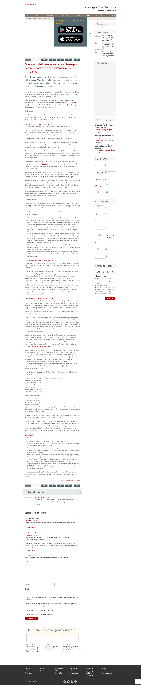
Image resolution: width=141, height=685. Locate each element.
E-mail (27, 589)
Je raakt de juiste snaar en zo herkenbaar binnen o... (104, 140)
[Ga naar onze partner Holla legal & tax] (110, 229)
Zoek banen (74, 673)
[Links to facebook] (104, 273)
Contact (103, 669)
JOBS (88, 15)
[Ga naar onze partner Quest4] (100, 215)
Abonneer (110, 299)
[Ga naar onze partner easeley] (110, 208)
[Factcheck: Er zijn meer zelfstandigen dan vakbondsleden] (52, 638)
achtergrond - (31, 644)
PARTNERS (65, 15)
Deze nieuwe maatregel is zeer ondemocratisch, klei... (104, 131)
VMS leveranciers (60, 671)
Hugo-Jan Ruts (87, 33)
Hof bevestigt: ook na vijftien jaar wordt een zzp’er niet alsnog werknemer (108, 38)
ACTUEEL (29, 15)
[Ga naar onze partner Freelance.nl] (110, 236)
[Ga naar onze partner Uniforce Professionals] (110, 250)
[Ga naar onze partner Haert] (100, 229)
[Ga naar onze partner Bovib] (110, 179)
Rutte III (78, 480)
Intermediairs (59, 673)
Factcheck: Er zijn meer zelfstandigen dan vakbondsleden (51, 648)
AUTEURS (99, 15)
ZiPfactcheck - (67, 644)
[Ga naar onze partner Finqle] (100, 165)
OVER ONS (112, 15)
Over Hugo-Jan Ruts (41, 497)
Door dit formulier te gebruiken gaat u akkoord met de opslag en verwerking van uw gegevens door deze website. (51, 605)
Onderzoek (28, 671)
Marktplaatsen (59, 669)
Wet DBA (44, 164)
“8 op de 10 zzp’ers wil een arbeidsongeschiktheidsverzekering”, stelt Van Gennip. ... (73, 648)
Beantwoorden (30, 527)
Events (42, 669)
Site (26, 593)
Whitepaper (28, 673)
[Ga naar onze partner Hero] (110, 193)
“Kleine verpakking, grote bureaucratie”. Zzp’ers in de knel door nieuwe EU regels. (108, 54)
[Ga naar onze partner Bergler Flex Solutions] (100, 258)
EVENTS (78, 15)
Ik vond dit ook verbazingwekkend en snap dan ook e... (105, 151)
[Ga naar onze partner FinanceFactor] (110, 165)
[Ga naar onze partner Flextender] (110, 172)
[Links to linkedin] (108, 273)
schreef (73, 103)
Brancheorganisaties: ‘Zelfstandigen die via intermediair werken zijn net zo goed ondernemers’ (104, 46)
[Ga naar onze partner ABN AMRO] (110, 222)
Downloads (52, 15)
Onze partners (74, 671)
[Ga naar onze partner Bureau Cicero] (100, 250)
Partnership (89, 669)
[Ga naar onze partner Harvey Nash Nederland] (100, 193)
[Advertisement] (105, 90)
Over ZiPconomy (106, 671)
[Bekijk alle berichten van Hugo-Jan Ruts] (87, 26)
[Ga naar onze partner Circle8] (100, 172)
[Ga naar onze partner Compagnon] (100, 186)
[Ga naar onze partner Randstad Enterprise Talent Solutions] (100, 208)
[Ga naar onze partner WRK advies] (110, 258)
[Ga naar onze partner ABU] (110, 243)
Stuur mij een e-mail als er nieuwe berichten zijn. (41, 614)
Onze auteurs (74, 669)
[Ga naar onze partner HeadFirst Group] (110, 186)
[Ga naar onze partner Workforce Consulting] (110, 215)
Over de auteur (36, 492)
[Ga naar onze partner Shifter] (100, 222)
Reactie (27, 561)
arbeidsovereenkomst (63, 130)
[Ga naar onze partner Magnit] (100, 179)
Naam (27, 585)
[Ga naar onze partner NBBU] (100, 243)
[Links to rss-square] (113, 273)
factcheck (62, 480)
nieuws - (47, 644)
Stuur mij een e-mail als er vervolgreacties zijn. (40, 610)
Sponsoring (89, 671)
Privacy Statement (106, 673)
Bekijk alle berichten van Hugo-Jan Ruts (46, 505)
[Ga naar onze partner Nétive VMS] (100, 236)
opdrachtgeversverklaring (70, 480)
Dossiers (38, 15)
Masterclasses (44, 671)
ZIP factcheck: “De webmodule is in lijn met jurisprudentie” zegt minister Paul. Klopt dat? (33, 649)
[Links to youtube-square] (98, 273)
